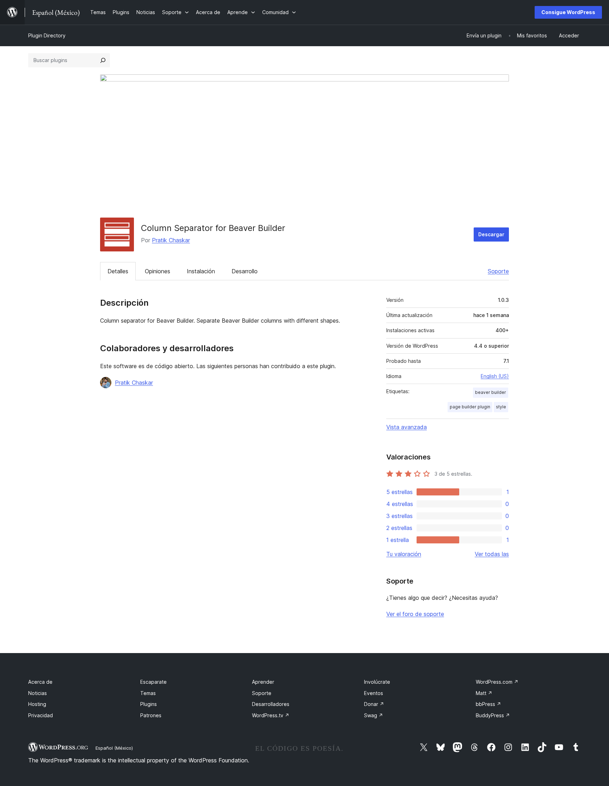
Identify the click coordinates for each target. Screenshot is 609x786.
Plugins (148, 704)
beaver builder (490, 392)
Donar (374, 704)
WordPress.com (497, 682)
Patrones (150, 715)
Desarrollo (245, 271)
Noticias (37, 693)
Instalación (201, 271)
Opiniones (157, 271)
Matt (484, 693)
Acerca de (40, 682)
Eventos (373, 693)
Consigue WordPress (568, 12)
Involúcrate (377, 682)
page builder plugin (470, 406)
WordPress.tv (270, 715)
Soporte (498, 271)
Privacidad (40, 715)
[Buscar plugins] (103, 60)
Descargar (491, 234)
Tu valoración (403, 553)
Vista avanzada (406, 427)
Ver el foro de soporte (415, 613)
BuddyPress (493, 715)
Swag (373, 715)
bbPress (488, 704)
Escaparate (153, 682)
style (501, 406)
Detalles (117, 271)
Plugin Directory (47, 35)
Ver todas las (492, 553)
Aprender (263, 682)
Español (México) (114, 748)
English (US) (495, 376)
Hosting (37, 704)
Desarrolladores (270, 704)
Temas (148, 693)
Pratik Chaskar (171, 240)
